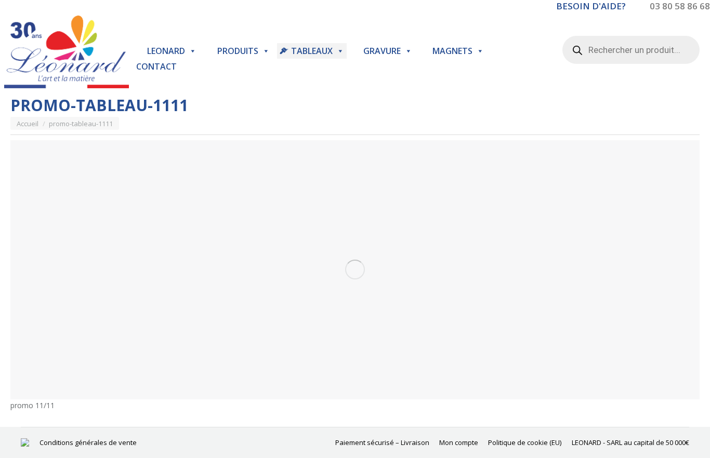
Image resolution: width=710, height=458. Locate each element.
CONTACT (156, 66)
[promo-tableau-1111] (355, 269)
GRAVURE (382, 51)
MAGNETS (452, 51)
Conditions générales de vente (88, 442)
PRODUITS (237, 51)
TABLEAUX (312, 51)
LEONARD (166, 51)
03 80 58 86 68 (680, 6)
